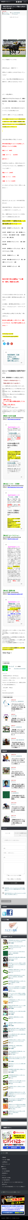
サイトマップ (6, 1164)
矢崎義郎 (12, 960)
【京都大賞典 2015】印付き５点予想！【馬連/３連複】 (18, 797)
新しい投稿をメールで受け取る (14, 879)
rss (17, 2)
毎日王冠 (18, 12)
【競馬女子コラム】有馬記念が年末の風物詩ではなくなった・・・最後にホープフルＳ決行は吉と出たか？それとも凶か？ (17, 1106)
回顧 (16, 715)
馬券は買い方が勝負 (6, 1177)
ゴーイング (11, 666)
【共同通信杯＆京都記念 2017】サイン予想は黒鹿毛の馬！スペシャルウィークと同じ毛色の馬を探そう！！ (17, 1093)
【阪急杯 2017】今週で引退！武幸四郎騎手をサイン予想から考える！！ (18, 786)
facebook (21, 2)
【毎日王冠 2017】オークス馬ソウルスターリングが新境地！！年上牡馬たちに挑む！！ (15, 894)
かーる (12, 948)
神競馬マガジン (9, 1218)
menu (25, 1)
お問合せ (4, 1162)
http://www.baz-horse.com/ (15, 487)
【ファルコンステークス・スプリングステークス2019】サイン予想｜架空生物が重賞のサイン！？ (18, 707)
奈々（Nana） (13, 1054)
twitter (19, 2)
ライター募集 (6, 1159)
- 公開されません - (9, 852)
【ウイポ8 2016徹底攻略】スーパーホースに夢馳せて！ (14, 1186)
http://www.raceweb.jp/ (14, 419)
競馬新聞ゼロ (5, 1173)
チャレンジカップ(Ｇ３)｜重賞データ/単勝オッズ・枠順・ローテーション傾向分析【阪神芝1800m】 (17, 995)
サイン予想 (14, 12)
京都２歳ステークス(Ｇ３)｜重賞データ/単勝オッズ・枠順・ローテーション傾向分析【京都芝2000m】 (17, 964)
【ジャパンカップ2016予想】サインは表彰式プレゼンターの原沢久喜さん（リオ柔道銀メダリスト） (17, 988)
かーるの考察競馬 (6, 1171)
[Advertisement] (14, 27)
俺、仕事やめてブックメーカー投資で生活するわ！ (13, 1182)
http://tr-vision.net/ (12, 539)
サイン (6, 12)
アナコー (4, 1175)
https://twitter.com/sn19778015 (20, 668)
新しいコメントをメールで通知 (14, 875)
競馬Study (4, 1168)
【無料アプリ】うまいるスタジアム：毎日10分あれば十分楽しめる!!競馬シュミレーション (17, 1058)
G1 (12, 756)
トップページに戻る (6, 901)
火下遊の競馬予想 (6, 1180)
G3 (13, 701)
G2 (4, 12)
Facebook (5, 1120)
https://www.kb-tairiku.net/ (15, 594)
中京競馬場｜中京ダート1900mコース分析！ (17, 1086)
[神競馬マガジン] (6, 1)
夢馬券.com (4, 1184)
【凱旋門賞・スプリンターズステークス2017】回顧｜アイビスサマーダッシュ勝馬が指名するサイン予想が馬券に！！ (15, 889)
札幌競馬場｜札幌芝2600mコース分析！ (16, 1016)
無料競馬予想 (21, 701)
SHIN (12, 954)
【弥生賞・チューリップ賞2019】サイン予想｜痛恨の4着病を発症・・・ (18, 720)
